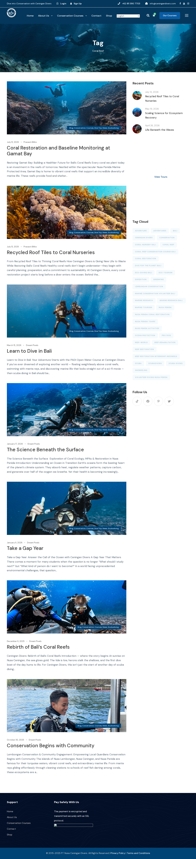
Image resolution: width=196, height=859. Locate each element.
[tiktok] (137, 401)
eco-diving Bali (143, 273)
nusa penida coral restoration (152, 314)
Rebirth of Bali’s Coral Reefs (38, 647)
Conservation (80, 128)
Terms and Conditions (138, 853)
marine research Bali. (171, 300)
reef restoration (144, 349)
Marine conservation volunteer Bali (155, 293)
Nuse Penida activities (147, 328)
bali (175, 231)
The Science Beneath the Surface (45, 449)
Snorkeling (141, 370)
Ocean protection (145, 335)
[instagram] (188, 3)
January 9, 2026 (14, 542)
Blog (71, 128)
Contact (96, 15)
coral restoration (145, 258)
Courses (90, 128)
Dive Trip (98, 128)
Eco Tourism (165, 273)
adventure (141, 231)
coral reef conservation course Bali (155, 252)
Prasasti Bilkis (30, 142)
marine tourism (143, 307)
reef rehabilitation (165, 342)
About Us (43, 15)
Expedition (141, 279)
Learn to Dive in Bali (29, 351)
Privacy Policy (118, 853)
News (105, 128)
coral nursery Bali (145, 245)
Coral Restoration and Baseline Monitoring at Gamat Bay (58, 151)
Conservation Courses (70, 15)
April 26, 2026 (152, 125)
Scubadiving (113, 128)
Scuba (138, 363)
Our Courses (170, 15)
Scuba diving (176, 363)
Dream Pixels (32, 345)
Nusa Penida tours (145, 321)
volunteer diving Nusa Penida (151, 377)
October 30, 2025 (15, 740)
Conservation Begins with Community (50, 745)
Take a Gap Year (25, 548)
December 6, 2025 (15, 641)
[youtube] (184, 3)
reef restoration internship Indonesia (156, 356)
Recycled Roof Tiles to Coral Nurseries (51, 252)
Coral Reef (168, 245)
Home (30, 15)
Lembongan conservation (149, 286)
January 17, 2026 (15, 444)
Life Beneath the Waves (159, 129)
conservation (167, 237)
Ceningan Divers (144, 237)
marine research (144, 300)
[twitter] (169, 401)
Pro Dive (166, 335)
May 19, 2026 (152, 108)
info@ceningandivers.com (163, 3)
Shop (109, 15)
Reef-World (141, 342)
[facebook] (180, 3)
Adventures (159, 231)
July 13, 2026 (13, 142)
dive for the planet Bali (148, 265)
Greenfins (158, 279)
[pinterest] (158, 401)
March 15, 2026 (14, 345)
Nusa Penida (165, 307)
